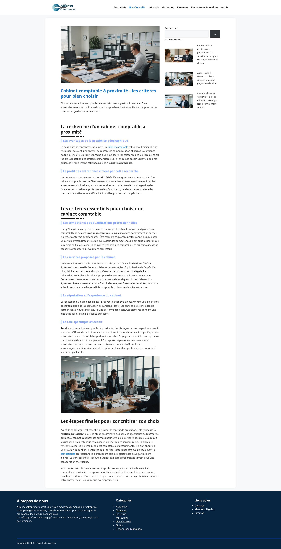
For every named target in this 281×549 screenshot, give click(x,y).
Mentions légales (205, 509)
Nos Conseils (137, 7)
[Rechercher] (215, 34)
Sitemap (199, 513)
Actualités (119, 7)
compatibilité (68, 453)
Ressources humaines (204, 7)
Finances (182, 7)
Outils (224, 7)
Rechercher (171, 28)
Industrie (153, 7)
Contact (199, 505)
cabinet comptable (117, 147)
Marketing (168, 7)
